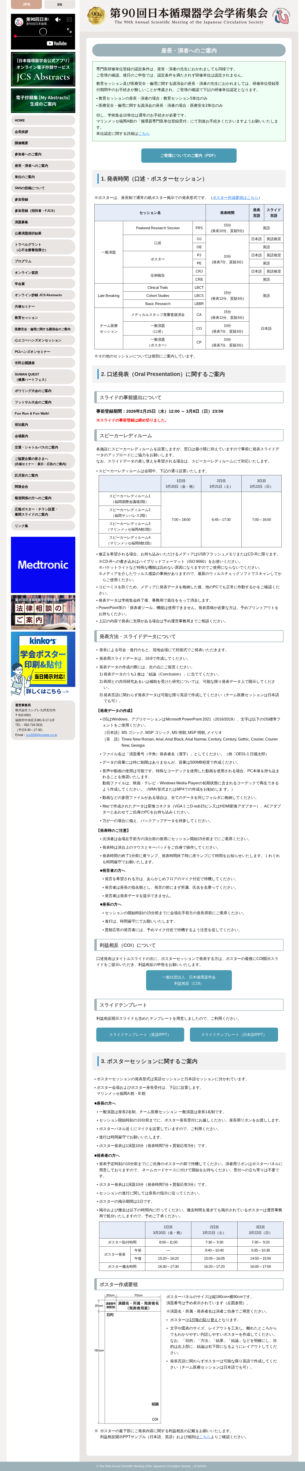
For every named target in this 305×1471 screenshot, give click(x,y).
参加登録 (21, 199)
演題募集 (21, 222)
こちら (144, 134)
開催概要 (21, 143)
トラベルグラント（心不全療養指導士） (31, 247)
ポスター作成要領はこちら (235, 198)
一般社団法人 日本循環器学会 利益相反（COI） (189, 980)
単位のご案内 (25, 177)
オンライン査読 (26, 272)
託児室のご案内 (26, 475)
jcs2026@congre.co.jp (41, 735)
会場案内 (21, 436)
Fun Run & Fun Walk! (32, 413)
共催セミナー (25, 306)
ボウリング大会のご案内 (33, 391)
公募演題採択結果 (28, 233)
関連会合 (21, 486)
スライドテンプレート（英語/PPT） (140, 1035)
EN (59, 4)
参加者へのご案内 (28, 154)
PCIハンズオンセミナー (32, 352)
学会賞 (20, 284)
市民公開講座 (25, 363)
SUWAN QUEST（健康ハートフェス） (31, 376)
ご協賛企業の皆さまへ (40, 461)
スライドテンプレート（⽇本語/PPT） (234, 1035)
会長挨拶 (21, 132)
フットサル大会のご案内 (33, 402)
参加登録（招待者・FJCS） (36, 211)
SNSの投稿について (30, 188)
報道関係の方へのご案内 (33, 498)
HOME (20, 120)
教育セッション (26, 318)
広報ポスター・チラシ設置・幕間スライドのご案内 (36, 511)
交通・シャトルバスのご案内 (36, 447)
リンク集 (21, 526)
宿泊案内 (21, 424)
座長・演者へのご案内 (31, 165)
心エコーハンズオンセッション (38, 340)
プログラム (23, 261)
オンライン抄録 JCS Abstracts (38, 295)
